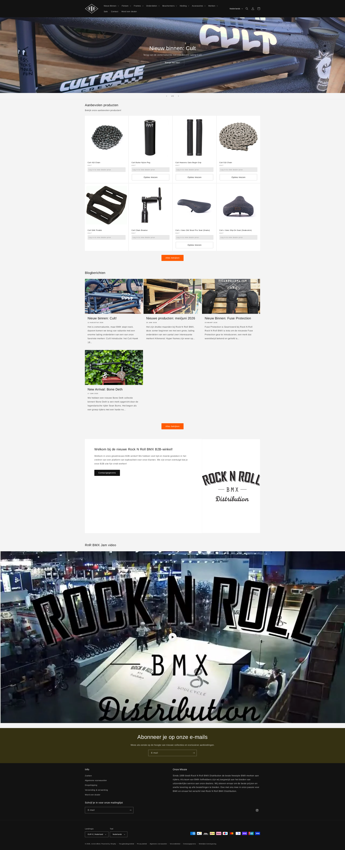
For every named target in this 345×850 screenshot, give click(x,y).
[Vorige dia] (167, 96)
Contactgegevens (107, 473)
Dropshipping (91, 785)
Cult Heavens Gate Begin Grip (188, 163)
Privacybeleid (142, 844)
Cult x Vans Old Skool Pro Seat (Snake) (192, 230)
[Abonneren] (194, 753)
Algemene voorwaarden (96, 780)
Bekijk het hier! (172, 62)
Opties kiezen (151, 177)
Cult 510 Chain (225, 163)
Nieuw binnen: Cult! (102, 318)
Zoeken (88, 776)
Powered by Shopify (108, 844)
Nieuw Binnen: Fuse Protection (228, 318)
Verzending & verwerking (96, 790)
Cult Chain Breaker (140, 230)
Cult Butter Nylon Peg (141, 163)
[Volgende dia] (178, 96)
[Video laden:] (172, 637)
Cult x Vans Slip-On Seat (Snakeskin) (235, 230)
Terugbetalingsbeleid (126, 844)
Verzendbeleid (175, 844)
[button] (111, 6)
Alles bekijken (172, 258)
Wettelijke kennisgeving (207, 844)
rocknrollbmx (96, 844)
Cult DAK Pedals (95, 230)
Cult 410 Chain (94, 163)
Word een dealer (92, 795)
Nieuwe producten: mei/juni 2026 (170, 318)
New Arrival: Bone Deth (105, 389)
